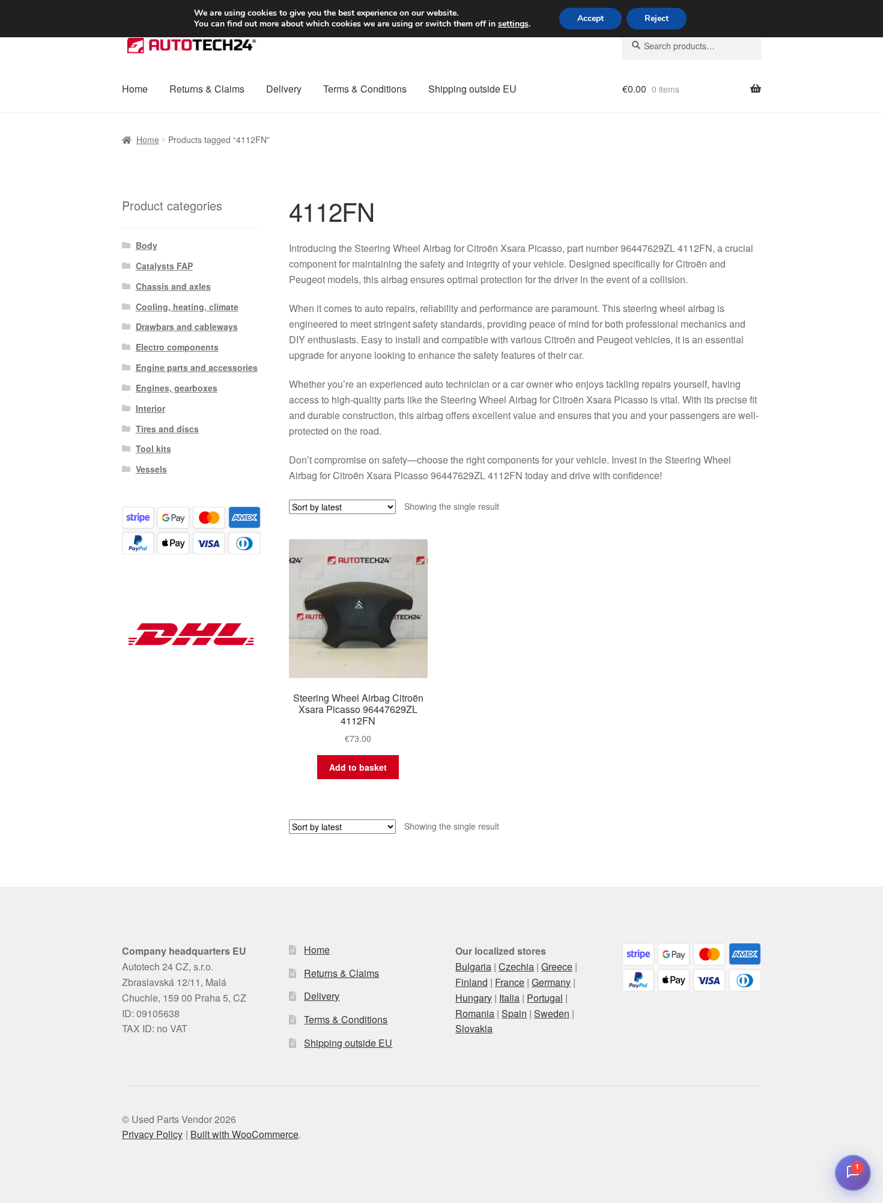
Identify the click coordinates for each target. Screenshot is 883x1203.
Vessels (151, 469)
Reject (657, 18)
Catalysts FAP (164, 266)
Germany (551, 982)
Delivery (284, 89)
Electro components (177, 347)
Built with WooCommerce (244, 1134)
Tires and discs (167, 429)
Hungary (473, 998)
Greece (556, 966)
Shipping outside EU (472, 89)
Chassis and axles (173, 286)
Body (146, 245)
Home (135, 89)
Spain (514, 1013)
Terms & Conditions (365, 89)
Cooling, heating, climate (187, 307)
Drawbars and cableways (187, 326)
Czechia (516, 966)
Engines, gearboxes (176, 388)
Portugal (545, 998)
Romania (474, 1013)
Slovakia (474, 1028)
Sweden (551, 1013)
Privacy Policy (152, 1134)
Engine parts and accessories (197, 367)
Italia (509, 998)
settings (513, 24)
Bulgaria (473, 966)
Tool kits (153, 448)
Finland (471, 982)
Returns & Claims (206, 89)
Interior (150, 408)
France (509, 982)
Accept (590, 18)
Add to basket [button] (358, 767)
